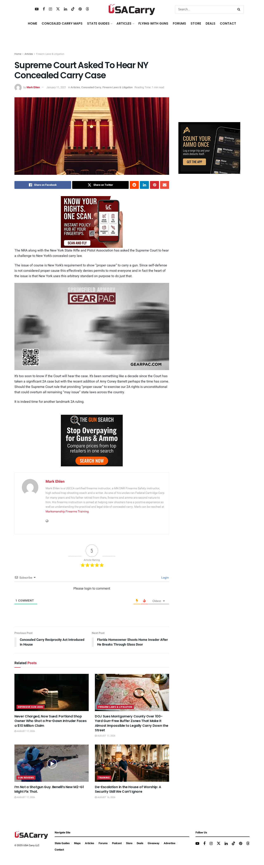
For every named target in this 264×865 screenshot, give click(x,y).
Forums (103, 843)
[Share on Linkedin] (144, 185)
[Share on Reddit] (134, 185)
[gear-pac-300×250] (209, 88)
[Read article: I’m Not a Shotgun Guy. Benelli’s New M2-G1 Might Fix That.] (51, 763)
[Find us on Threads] (87, 9)
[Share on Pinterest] (154, 185)
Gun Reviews (26, 777)
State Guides (62, 843)
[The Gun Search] (92, 440)
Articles (29, 54)
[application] (91, 326)
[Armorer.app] (209, 148)
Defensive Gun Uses (30, 707)
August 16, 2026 (106, 797)
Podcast (117, 843)
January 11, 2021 (56, 87)
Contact (228, 23)
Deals (140, 843)
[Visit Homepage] (132, 9)
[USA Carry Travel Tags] (92, 222)
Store (129, 843)
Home (32, 23)
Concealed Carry (91, 87)
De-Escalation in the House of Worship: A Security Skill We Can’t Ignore (128, 789)
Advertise (169, 843)
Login (165, 577)
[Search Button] (239, 9)
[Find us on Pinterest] (80, 9)
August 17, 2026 (25, 731)
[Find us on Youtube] (37, 9)
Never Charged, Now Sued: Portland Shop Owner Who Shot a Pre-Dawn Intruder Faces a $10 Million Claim (50, 721)
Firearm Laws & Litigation (50, 54)
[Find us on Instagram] (50, 9)
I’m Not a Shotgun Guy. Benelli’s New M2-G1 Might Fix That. (49, 789)
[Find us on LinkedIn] (65, 9)
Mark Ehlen (33, 87)
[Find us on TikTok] (72, 9)
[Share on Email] (164, 185)
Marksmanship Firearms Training (67, 511)
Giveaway (153, 843)
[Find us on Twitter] (58, 9)
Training (104, 777)
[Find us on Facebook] (44, 9)
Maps (77, 843)
